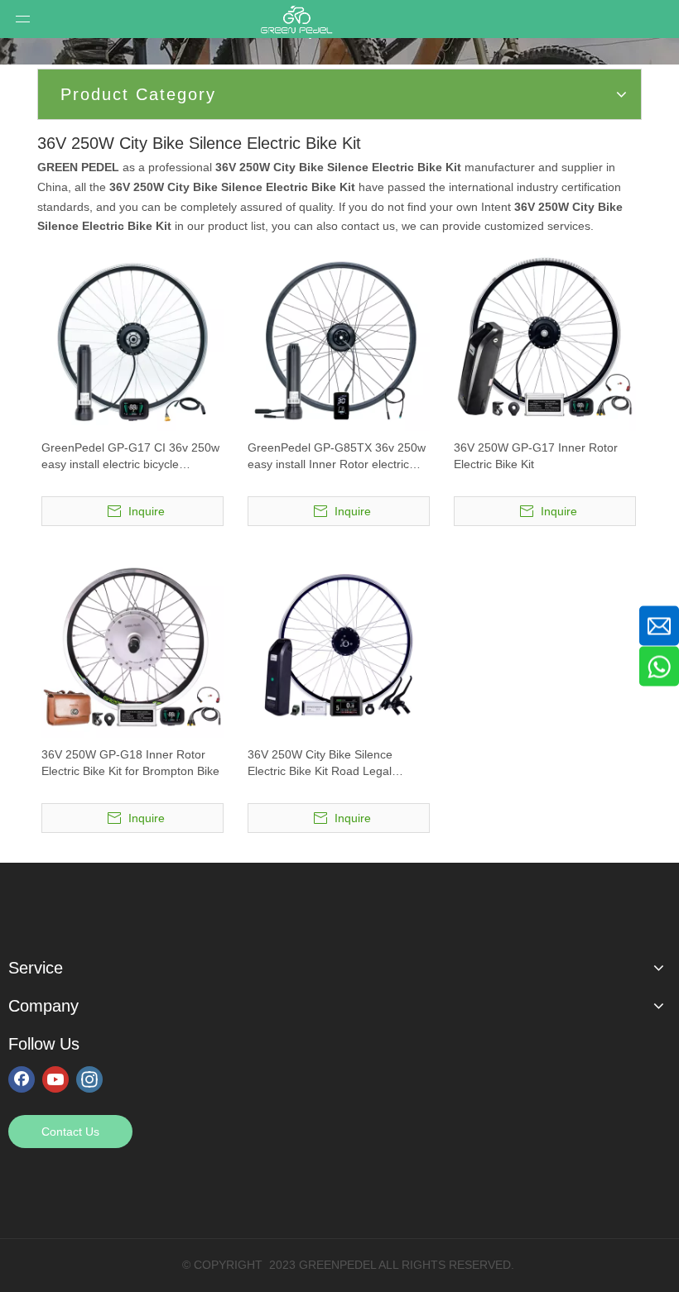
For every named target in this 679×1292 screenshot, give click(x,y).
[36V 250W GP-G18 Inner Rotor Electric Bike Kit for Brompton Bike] (132, 646)
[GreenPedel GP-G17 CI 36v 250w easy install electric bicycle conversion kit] (132, 339)
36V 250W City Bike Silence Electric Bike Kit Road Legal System (320, 763)
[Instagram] (89, 1078)
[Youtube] (55, 1078)
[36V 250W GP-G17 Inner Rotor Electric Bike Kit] (545, 339)
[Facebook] (21, 1078)
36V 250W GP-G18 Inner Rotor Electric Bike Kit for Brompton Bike (130, 763)
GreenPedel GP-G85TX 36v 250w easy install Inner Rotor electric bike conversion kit (337, 456)
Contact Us (70, 1131)
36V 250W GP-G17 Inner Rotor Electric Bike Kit (536, 456)
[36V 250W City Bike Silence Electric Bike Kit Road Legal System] (339, 646)
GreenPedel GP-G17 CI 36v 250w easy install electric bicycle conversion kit (130, 456)
